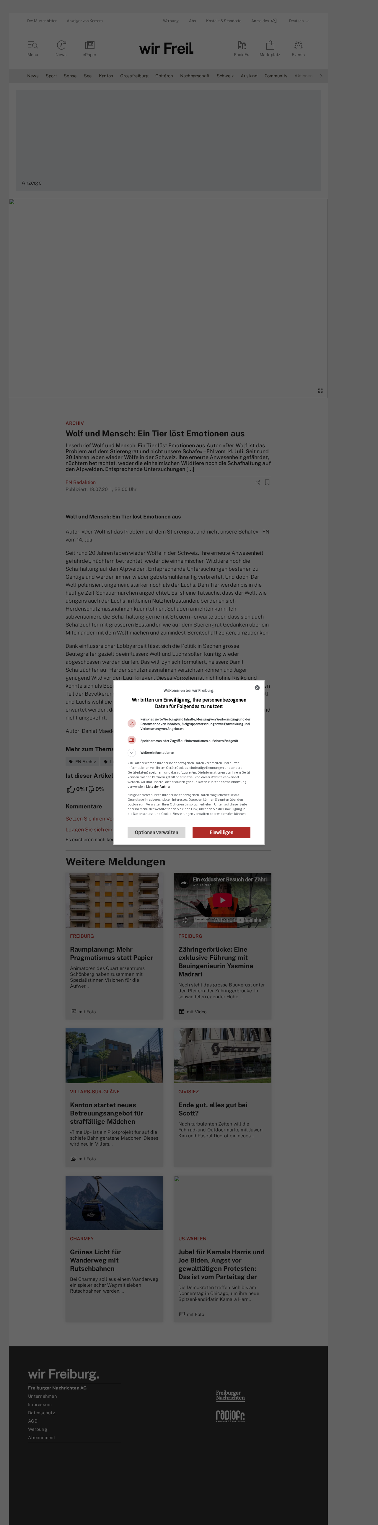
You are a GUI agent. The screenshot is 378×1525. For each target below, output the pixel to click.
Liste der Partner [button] (158, 786)
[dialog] (189, 762)
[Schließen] (257, 688)
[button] (189, 753)
